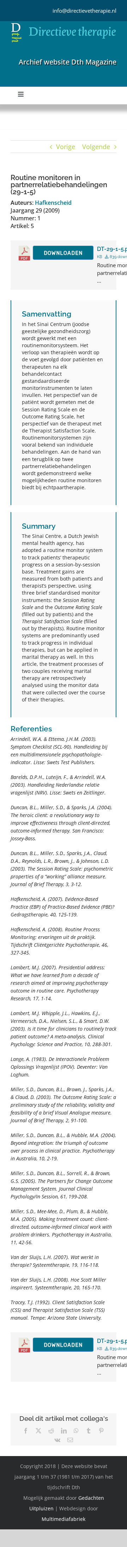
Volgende (96, 146)
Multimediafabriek (63, 1519)
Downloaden (63, 253)
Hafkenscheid (53, 203)
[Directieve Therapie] (63, 24)
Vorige (65, 146)
